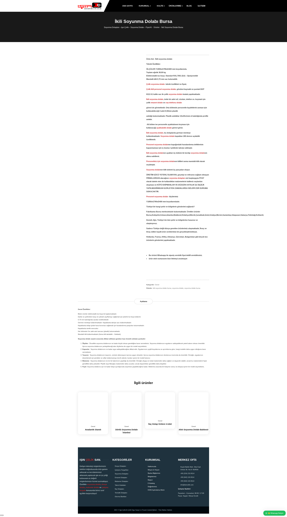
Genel (157, 285)
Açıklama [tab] (143, 301)
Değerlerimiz (152, 486)
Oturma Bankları (120, 496)
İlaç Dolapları (119, 489)
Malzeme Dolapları (121, 481)
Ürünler (157, 27)
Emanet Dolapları (121, 477)
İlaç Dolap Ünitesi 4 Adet (160, 424)
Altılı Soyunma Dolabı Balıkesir (193, 430)
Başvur (150, 480)
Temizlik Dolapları (121, 493)
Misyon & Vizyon (153, 470)
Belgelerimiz (152, 476)
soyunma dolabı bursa (192, 288)
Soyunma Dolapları (121, 474)
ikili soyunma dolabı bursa (162, 288)
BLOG (189, 6)
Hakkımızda (152, 466)
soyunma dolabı (178, 288)
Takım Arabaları (120, 485)
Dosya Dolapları (120, 466)
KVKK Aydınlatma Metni (156, 490)
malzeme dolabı (92, 487)
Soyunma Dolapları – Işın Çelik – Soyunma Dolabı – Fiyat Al (128, 27)
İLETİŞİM (201, 6)
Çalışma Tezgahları (121, 470)
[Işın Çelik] (90, 6)
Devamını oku (103, 392)
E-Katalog (151, 483)
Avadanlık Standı (93, 430)
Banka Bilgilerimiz (154, 473)
